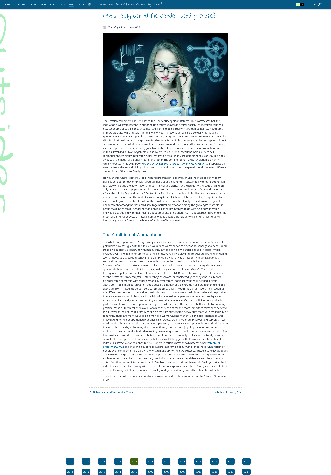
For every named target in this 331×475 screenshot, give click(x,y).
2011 (118, 471)
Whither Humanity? (226, 392)
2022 (71, 4)
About (22, 4)
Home (8, 4)
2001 (246, 471)
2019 (182, 461)
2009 (150, 471)
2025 (43, 4)
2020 (166, 461)
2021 (81, 4)
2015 (246, 461)
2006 (198, 471)
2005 (214, 471)
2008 (166, 471)
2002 (230, 471)
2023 (62, 4)
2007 (182, 471)
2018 (198, 461)
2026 (33, 4)
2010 (134, 471)
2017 (214, 461)
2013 (86, 471)
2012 (102, 471)
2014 (70, 471)
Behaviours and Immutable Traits (113, 392)
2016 (230, 461)
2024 (52, 4)
